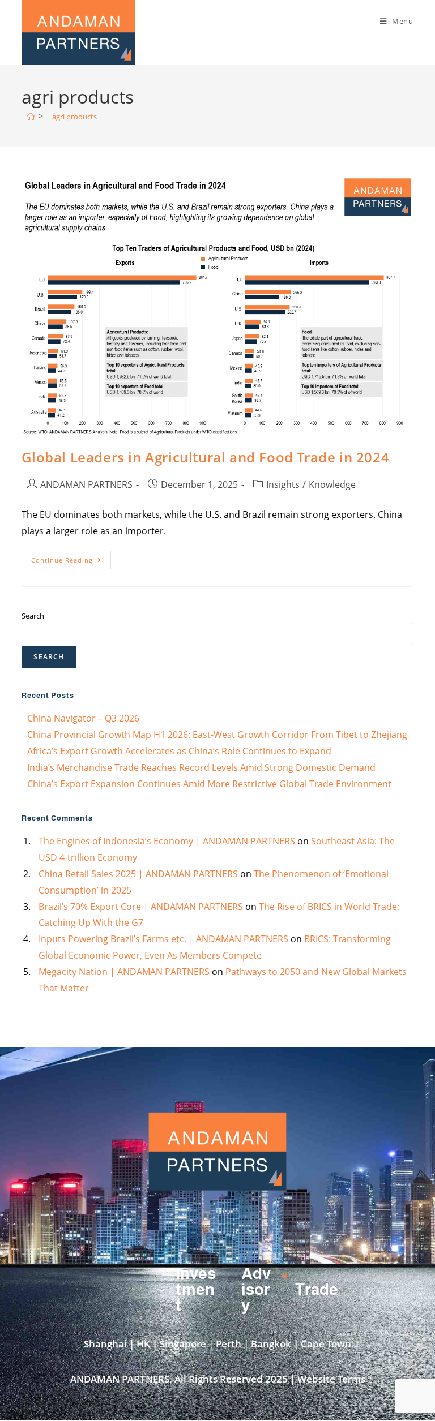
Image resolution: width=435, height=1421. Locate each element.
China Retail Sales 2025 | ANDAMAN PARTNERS (138, 874)
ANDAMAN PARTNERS (86, 484)
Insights (283, 484)
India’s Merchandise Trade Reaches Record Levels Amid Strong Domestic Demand (201, 767)
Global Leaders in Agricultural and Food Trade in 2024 (205, 457)
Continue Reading (71, 557)
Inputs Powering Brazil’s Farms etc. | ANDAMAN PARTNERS (163, 939)
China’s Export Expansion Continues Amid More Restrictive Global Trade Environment (209, 784)
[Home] (31, 116)
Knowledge (332, 484)
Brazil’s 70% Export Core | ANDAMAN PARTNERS (141, 906)
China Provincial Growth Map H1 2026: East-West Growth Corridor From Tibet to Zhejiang (217, 734)
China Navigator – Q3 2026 (83, 718)
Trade (316, 1289)
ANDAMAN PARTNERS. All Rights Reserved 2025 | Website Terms (217, 1378)
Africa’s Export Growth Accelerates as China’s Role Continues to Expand (179, 751)
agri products (74, 116)
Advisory (256, 1289)
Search (33, 616)
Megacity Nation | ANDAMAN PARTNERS (124, 971)
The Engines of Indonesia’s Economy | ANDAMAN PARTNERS (167, 841)
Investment (196, 1289)
